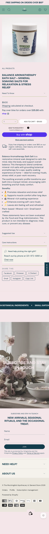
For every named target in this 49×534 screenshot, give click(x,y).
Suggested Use (8, 233)
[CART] (45, 10)
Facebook (8, 273)
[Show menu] (3, 10)
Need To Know (8, 93)
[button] (16, 128)
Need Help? (9, 464)
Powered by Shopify (10, 495)
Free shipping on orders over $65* (24, 2)
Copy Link (29, 278)
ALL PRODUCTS (8, 68)
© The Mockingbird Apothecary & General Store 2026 (23, 485)
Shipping (6, 105)
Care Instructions (9, 242)
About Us (8, 473)
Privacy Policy (17, 453)
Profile (12, 490)
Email (6, 278)
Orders (5, 490)
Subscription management (27, 490)
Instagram (17, 278)
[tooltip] (28, 127)
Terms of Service (33, 453)
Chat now (8, 259)
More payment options (24, 140)
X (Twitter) (32, 273)
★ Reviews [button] (47, 269)
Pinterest (20, 273)
